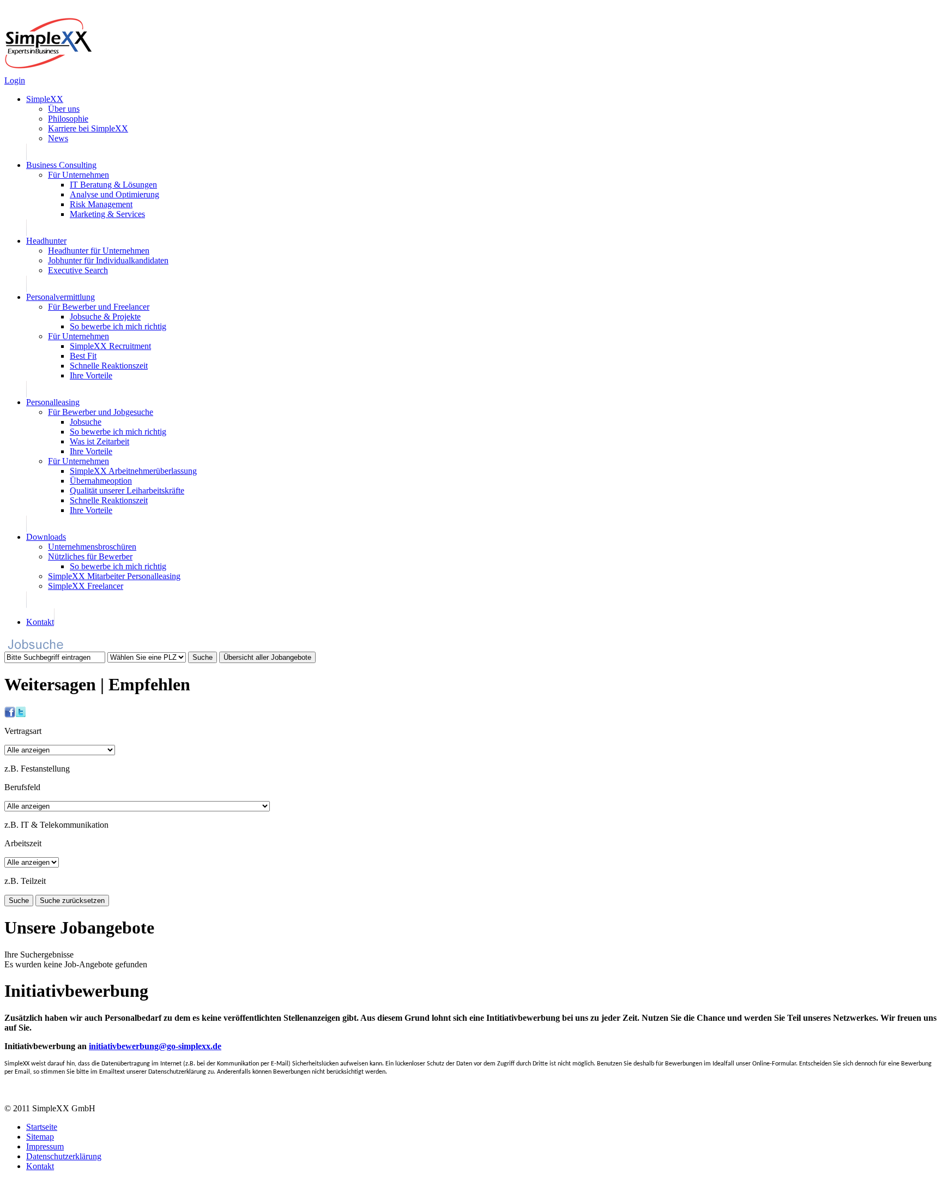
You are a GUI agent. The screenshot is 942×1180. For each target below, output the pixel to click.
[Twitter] (20, 714)
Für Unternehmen (78, 174)
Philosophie (68, 118)
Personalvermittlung (60, 297)
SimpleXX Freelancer (85, 586)
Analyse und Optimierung (114, 194)
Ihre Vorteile (91, 375)
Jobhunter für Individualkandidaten (108, 260)
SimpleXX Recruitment (110, 346)
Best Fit (83, 355)
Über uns (64, 108)
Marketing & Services (107, 214)
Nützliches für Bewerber (90, 556)
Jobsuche (85, 421)
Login (14, 80)
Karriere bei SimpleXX (88, 128)
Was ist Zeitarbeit (99, 441)
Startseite (41, 1126)
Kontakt (40, 622)
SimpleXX (44, 99)
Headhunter (46, 240)
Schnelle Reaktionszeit (109, 365)
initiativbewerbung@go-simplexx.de (155, 1046)
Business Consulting (61, 165)
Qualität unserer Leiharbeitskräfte (127, 490)
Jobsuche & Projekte (105, 316)
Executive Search (78, 270)
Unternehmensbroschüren (92, 546)
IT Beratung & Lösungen (113, 184)
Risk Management (101, 204)
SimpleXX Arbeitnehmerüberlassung (133, 470)
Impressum (45, 1146)
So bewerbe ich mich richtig (118, 326)
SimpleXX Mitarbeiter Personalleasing (114, 576)
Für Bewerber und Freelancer (98, 306)
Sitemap (40, 1136)
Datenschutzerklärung (63, 1156)
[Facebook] (9, 714)
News (58, 138)
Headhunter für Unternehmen (98, 250)
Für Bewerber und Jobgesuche (100, 412)
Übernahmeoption (101, 480)
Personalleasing (53, 402)
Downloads (46, 536)
